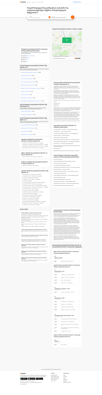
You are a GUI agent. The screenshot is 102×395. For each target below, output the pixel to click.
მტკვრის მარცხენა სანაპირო (72, 129)
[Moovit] (23, 2)
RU (54, 380)
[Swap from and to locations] (49, 17)
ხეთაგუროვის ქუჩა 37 (57, 129)
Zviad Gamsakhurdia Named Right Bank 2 (61, 141)
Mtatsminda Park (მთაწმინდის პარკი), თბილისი (62, 179)
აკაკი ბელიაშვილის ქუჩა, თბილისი (60, 173)
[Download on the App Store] (31, 379)
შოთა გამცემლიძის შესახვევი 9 (74, 141)
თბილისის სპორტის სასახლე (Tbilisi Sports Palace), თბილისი (64, 161)
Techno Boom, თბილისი (58, 159)
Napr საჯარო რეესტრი (66, 135)
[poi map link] (67, 45)
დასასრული (53, 16)
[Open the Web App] (39, 379)
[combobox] (38, 17)
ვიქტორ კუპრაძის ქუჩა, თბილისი (59, 177)
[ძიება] (72, 17)
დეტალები (46, 144)
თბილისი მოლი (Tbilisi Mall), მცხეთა (72, 183)
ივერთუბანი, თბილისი (57, 169)
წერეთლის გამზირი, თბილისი (73, 175)
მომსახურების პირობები (24, 382)
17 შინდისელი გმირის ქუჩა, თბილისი (60, 171)
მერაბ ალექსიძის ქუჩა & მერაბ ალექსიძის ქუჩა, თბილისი (64, 185)
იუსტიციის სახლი (57, 143)
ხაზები (64, 375)
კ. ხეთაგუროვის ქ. (57, 131)
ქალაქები (65, 380)
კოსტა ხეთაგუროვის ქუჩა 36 (66, 131)
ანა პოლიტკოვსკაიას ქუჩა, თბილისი (60, 163)
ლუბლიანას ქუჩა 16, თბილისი (73, 171)
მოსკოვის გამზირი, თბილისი (70, 181)
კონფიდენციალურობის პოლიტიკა (35, 382)
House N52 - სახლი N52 (75, 139)
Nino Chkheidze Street (74, 133)
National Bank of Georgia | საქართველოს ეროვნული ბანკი (64, 150)
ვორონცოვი (64, 129)
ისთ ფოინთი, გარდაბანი (75, 167)
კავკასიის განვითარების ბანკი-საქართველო (61, 133)
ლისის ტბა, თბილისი (66, 169)
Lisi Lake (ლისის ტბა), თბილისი (59, 181)
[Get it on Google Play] (24, 379)
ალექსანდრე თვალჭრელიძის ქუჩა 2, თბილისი (62, 167)
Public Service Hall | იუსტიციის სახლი (67, 143)
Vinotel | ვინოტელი (57, 148)
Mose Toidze (77, 150)
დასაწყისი (30, 16)
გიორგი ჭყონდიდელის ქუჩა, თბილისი (60, 175)
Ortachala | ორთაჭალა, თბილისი (59, 183)
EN (52, 380)
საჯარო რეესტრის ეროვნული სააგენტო (61, 137)
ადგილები (65, 376)
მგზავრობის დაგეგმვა (67, 382)
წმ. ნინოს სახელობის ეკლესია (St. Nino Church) (62, 139)
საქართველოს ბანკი (57, 135)
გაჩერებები (65, 379)
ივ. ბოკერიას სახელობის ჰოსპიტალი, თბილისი (62, 165)
